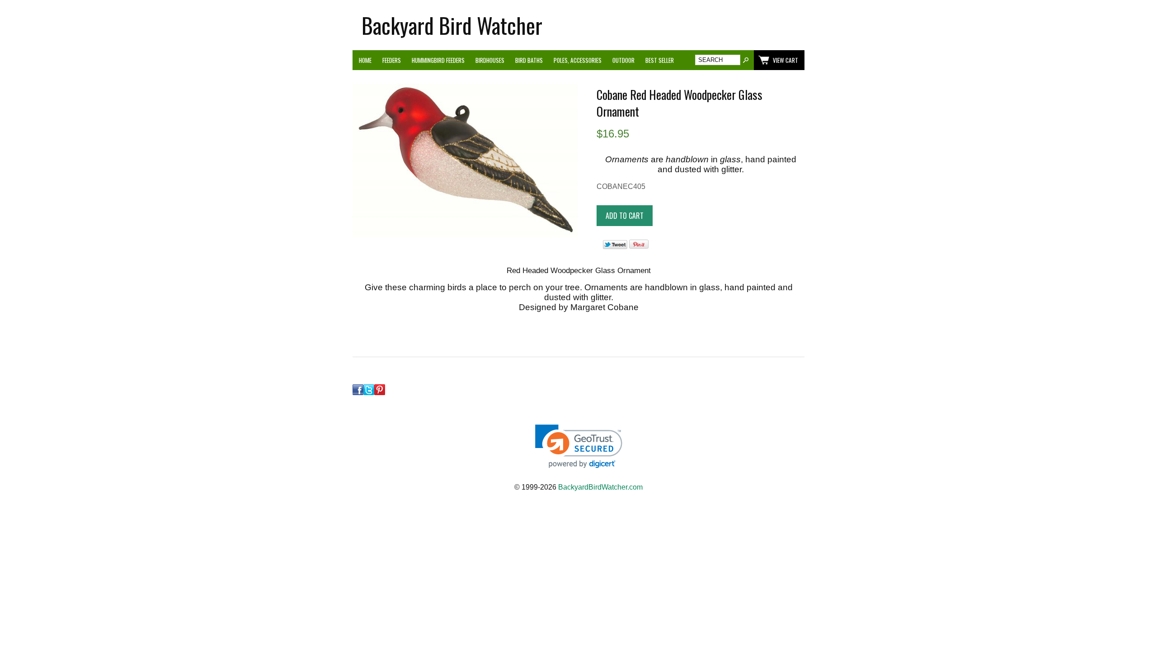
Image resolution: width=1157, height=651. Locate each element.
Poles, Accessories (578, 60)
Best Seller (659, 60)
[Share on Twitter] (615, 247)
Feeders (391, 60)
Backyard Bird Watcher (452, 25)
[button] (578, 446)
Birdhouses (489, 60)
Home (365, 60)
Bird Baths (529, 60)
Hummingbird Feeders (438, 60)
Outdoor (623, 60)
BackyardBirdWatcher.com (600, 487)
